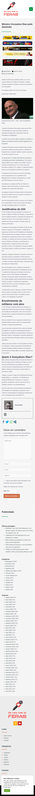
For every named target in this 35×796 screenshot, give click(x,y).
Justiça (8, 578)
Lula (6, 149)
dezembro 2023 (10, 672)
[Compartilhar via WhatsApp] (11, 421)
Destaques (9, 561)
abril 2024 (8, 663)
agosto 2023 (9, 682)
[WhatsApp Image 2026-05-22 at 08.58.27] (17, 48)
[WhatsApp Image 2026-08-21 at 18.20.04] (17, 54)
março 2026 (9, 609)
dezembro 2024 (10, 644)
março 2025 (9, 637)
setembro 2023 (10, 679)
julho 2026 (9, 599)
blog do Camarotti (14, 254)
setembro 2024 (10, 651)
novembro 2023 (10, 675)
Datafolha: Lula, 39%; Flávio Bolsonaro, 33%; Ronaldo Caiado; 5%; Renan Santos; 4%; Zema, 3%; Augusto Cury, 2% (19, 530)
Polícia (7, 585)
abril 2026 (8, 607)
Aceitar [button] (7, 790)
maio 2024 (9, 660)
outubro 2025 (10, 621)
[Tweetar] (7, 421)
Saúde (7, 589)
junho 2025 (9, 630)
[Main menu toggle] (31, 9)
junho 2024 (9, 658)
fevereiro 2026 (10, 611)
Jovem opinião (10, 575)
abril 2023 (8, 691)
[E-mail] (5, 414)
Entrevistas (9, 566)
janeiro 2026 (9, 614)
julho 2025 (9, 628)
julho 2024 (9, 656)
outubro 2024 (10, 649)
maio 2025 (9, 632)
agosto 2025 (9, 625)
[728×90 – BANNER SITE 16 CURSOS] (17, 37)
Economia (8, 564)
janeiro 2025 (9, 642)
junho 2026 (9, 602)
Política (8, 587)
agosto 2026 (9, 597)
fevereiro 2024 (10, 667)
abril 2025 (8, 635)
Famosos (8, 573)
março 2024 (9, 665)
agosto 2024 (9, 653)
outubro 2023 (10, 677)
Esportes (8, 568)
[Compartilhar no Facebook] (3, 421)
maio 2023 (9, 689)
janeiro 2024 (9, 670)
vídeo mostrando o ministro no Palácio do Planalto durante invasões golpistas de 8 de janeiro (17, 141)
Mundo (8, 580)
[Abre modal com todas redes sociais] (15, 421)
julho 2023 (9, 684)
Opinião (8, 582)
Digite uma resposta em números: (13, 486)
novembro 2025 (10, 618)
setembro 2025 (10, 623)
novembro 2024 (10, 646)
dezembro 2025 (10, 616)
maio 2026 (9, 604)
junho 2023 (9, 686)
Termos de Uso (12, 785)
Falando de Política (11, 571)
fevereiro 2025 (10, 639)
